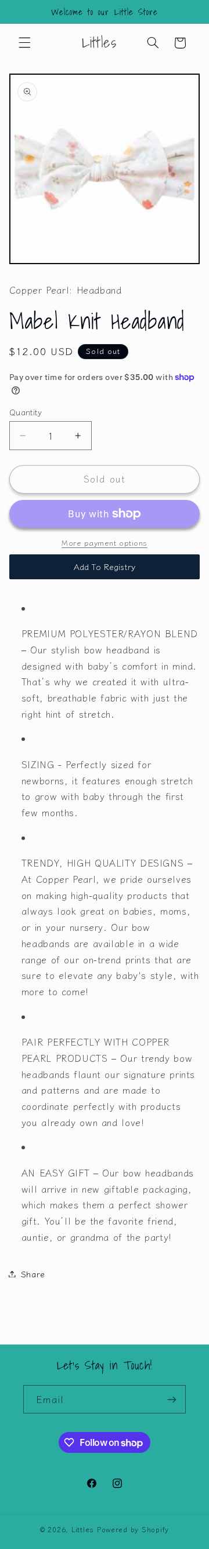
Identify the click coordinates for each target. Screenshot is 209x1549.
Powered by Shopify (133, 1529)
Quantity (25, 412)
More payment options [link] (104, 543)
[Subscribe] (171, 1399)
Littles (82, 1529)
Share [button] (33, 1273)
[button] (24, 43)
